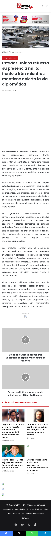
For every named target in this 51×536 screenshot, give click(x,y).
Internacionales (16, 52)
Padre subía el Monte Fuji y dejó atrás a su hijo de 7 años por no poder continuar (12, 463)
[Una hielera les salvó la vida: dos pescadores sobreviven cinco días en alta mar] (38, 451)
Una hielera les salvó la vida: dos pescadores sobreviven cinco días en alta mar (37, 464)
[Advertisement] (25, 123)
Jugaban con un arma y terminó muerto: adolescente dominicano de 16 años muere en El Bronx (13, 431)
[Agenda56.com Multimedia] (25, 6)
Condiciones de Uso (15, 513)
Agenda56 (19, 509)
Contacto (25, 518)
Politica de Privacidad (35, 513)
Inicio (6, 52)
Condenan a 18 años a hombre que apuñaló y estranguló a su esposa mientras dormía (37, 429)
